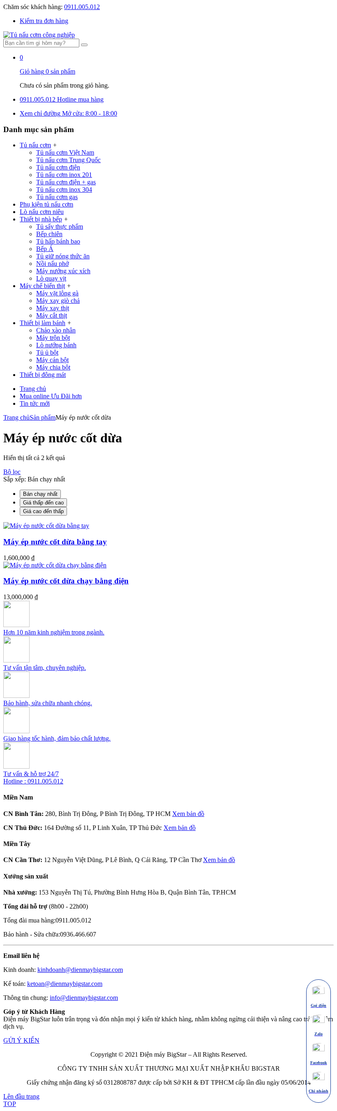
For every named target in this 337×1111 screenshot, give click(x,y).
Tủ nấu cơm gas (57, 196)
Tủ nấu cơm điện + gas (66, 182)
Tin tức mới (35, 403)
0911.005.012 (82, 6)
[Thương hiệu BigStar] (39, 34)
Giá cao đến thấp (43, 511)
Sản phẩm (42, 417)
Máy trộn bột (53, 337)
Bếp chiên (49, 233)
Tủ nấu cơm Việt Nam (65, 152)
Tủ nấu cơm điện (58, 167)
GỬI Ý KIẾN (21, 1040)
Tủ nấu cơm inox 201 (64, 174)
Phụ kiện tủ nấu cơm (46, 204)
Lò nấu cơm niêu (42, 211)
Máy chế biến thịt (42, 285)
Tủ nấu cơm (35, 145)
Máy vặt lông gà (57, 293)
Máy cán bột (52, 359)
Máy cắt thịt (51, 315)
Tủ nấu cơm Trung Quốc (68, 159)
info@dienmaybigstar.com (84, 997)
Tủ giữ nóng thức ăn (63, 256)
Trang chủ (33, 388)
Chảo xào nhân (56, 330)
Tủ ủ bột (47, 352)
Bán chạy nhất (40, 494)
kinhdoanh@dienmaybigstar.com (80, 969)
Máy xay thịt (52, 307)
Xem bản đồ (188, 813)
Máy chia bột (53, 367)
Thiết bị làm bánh (42, 322)
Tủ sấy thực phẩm (59, 226)
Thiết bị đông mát (43, 374)
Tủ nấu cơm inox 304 (64, 189)
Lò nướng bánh (56, 345)
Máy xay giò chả (58, 300)
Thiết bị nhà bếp (41, 219)
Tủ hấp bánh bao (58, 241)
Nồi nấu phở (52, 263)
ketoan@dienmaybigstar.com (64, 983)
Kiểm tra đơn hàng (44, 20)
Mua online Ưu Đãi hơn (51, 396)
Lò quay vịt (51, 278)
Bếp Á (44, 248)
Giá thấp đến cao (43, 503)
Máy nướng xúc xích (63, 270)
